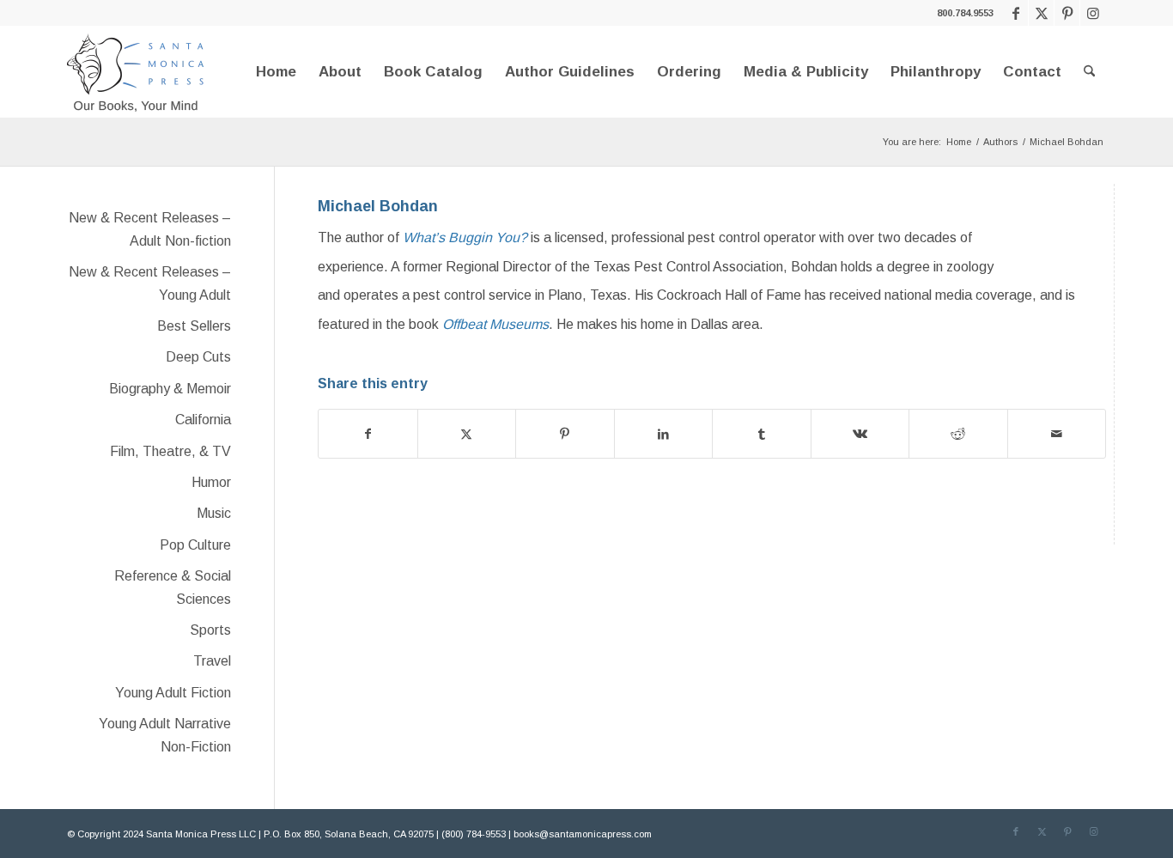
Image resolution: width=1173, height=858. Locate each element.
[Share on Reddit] (958, 434)
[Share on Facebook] (368, 434)
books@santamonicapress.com (583, 834)
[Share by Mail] (1057, 434)
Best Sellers (194, 326)
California (203, 419)
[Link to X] (1041, 13)
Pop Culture (195, 545)
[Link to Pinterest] (1066, 13)
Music (214, 513)
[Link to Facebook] (1015, 13)
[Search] (1089, 72)
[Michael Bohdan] (1071, 224)
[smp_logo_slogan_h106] (135, 72)
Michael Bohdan (378, 206)
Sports (210, 630)
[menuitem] (276, 72)
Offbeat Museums (495, 324)
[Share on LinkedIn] (664, 434)
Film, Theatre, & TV (170, 451)
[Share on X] (467, 434)
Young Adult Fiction (173, 692)
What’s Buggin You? (465, 237)
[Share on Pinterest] (565, 434)
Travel (212, 661)
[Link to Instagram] (1093, 13)
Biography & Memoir (170, 388)
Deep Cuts (198, 357)
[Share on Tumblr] (762, 434)
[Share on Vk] (860, 434)
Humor (211, 482)
